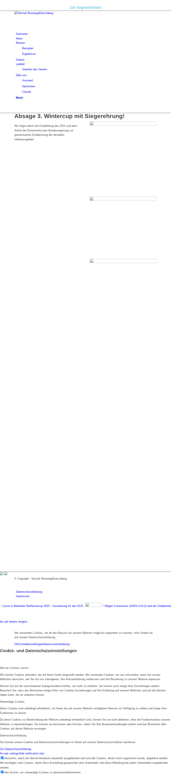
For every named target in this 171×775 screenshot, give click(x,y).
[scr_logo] (45, 13)
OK (16, 644)
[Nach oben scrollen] (1, 626)
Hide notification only (31, 753)
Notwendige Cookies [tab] (12, 701)
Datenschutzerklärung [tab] (13, 735)
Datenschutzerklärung (56, 644)
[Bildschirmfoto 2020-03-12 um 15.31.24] (123, 124)
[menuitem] (86, 34)
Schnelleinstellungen (30, 644)
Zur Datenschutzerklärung (15, 749)
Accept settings (9, 753)
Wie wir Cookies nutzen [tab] (14, 667)
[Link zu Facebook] (17, 106)
